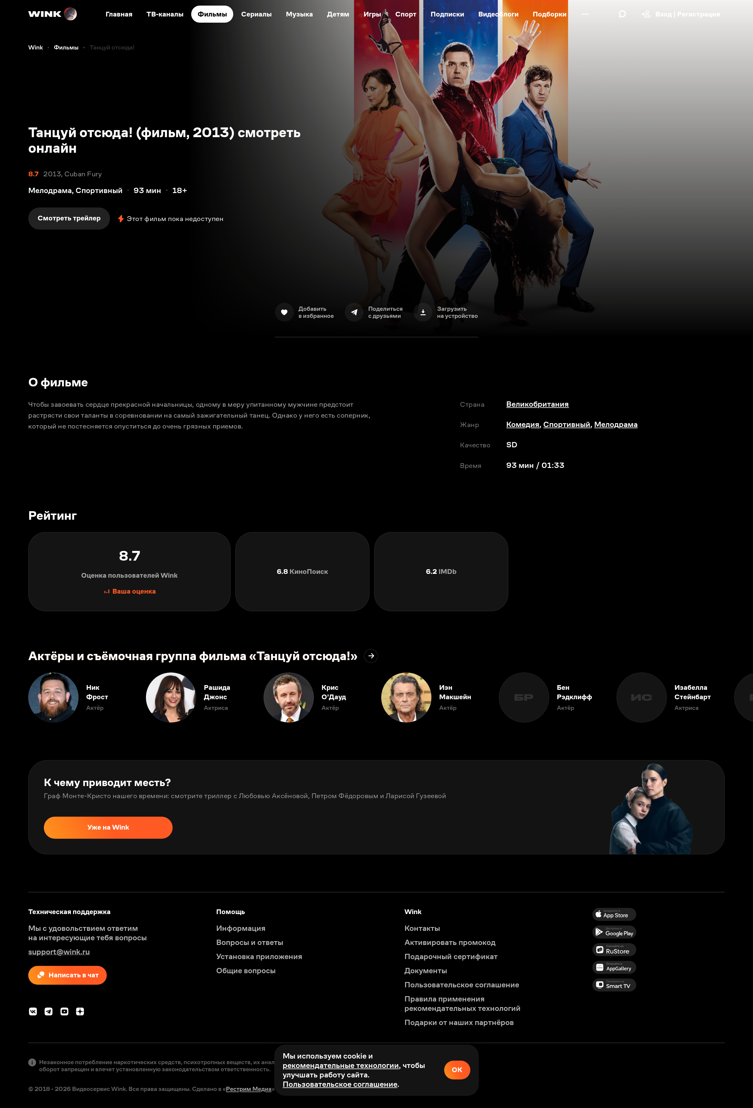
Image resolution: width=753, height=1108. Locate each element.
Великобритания (537, 404)
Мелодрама (616, 424)
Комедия (522, 424)
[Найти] (622, 14)
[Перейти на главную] (53, 14)
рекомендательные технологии (341, 1065)
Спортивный (566, 424)
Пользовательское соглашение (340, 1084)
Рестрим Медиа (248, 1088)
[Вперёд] (739, 697)
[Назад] (14, 697)
